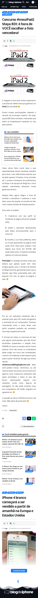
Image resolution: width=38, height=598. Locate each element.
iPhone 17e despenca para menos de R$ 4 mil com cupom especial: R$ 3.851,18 (12, 442)
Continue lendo (19, 571)
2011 (4, 12)
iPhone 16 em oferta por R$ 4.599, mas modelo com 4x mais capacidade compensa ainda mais (13, 140)
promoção (13, 410)
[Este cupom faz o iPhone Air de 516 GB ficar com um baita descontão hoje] (28, 159)
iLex (6, 46)
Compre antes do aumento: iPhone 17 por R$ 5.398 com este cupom (12, 149)
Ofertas (24, 12)
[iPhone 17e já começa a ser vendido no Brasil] (30, 481)
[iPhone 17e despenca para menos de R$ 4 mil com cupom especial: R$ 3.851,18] (30, 442)
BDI (18, 12)
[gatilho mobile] (4, 2)
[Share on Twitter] (10, 41)
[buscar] (23, 2)
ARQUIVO (11, 12)
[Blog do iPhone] (14, 2)
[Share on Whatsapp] (13, 41)
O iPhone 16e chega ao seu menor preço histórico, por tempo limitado (12, 468)
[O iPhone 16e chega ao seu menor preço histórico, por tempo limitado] (30, 468)
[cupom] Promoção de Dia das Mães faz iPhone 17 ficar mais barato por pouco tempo (12, 455)
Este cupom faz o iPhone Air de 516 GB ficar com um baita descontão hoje (12, 158)
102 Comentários (28, 426)
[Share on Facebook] (7, 41)
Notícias (20, 492)
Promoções (7, 14)
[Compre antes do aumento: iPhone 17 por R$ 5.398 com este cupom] (28, 150)
